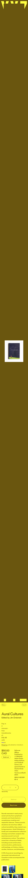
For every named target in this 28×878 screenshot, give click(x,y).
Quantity (5, 791)
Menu (3, 705)
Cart (24, 705)
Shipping (4, 744)
